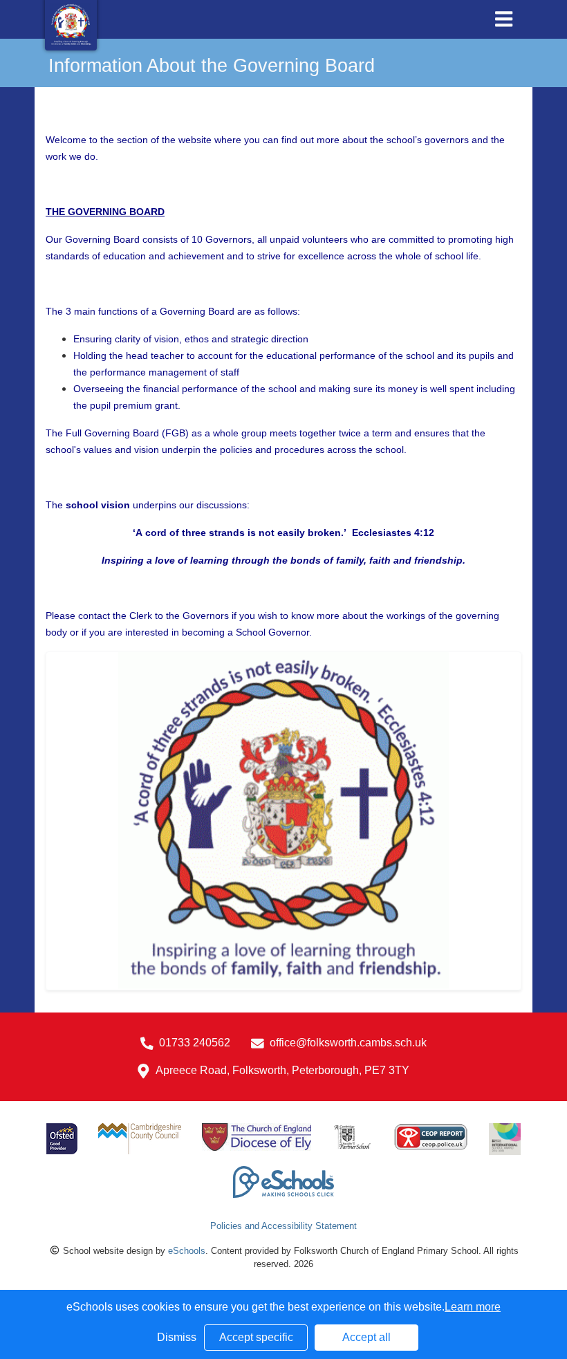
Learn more (473, 1307)
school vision (98, 504)
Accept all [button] (366, 1337)
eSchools (186, 1251)
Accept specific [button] (256, 1337)
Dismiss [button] (176, 1337)
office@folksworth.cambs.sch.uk (348, 1042)
